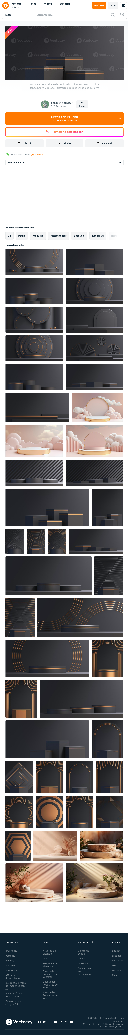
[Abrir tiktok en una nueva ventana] (60, 1022)
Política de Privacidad (110, 1025)
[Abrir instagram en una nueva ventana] (44, 1022)
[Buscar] (113, 15)
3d (9, 234)
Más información (16, 161)
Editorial (65, 3)
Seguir (82, 106)
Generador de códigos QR (13, 1002)
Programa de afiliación (49, 964)
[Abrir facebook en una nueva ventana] (39, 1022)
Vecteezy (10, 954)
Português (115, 959)
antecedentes (59, 234)
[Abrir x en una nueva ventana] (66, 1022)
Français (114, 969)
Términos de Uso (112, 1023)
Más (13, 7)
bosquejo (79, 234)
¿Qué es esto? (37, 154)
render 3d (98, 234)
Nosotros (81, 962)
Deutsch (114, 964)
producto (37, 234)
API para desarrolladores (14, 976)
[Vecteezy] (5, 5)
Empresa (10, 964)
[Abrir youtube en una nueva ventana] (71, 1022)
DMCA (45, 957)
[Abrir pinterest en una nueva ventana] (55, 1022)
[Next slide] (115, 234)
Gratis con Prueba (64, 118)
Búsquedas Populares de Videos (49, 994)
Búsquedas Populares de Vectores (49, 973)
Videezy (9, 959)
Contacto (81, 957)
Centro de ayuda (81, 951)
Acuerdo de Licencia (48, 951)
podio (21, 234)
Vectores (16, 3)
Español (114, 954)
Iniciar (113, 5)
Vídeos (48, 3)
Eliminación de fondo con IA (13, 994)
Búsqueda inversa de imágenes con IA (15, 984)
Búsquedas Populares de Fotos (49, 983)
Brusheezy (11, 949)
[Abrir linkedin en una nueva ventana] (50, 1022)
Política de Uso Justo (108, 1027)
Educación (11, 969)
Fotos (33, 3)
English (114, 949)
